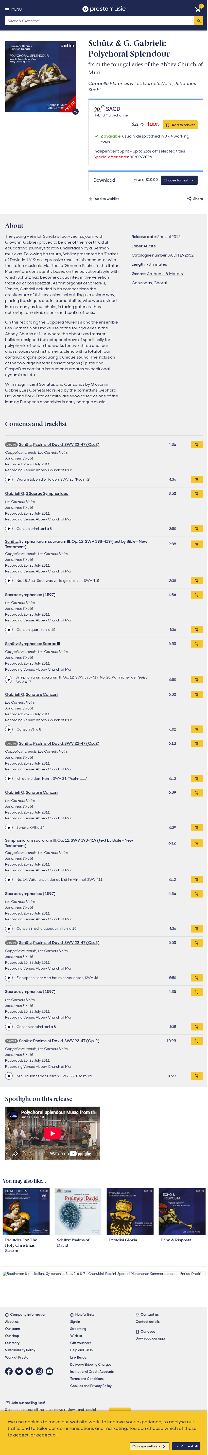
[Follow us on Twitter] (20, 1371)
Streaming (78, 1329)
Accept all (189, 1446)
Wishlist (76, 1336)
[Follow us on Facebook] (10, 1371)
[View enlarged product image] (40, 76)
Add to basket (183, 125)
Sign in (75, 1321)
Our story (12, 1343)
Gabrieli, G (14, 493)
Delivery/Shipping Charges (90, 1364)
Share (198, 198)
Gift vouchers (80, 1343)
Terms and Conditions (86, 1379)
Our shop (12, 1336)
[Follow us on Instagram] (41, 1371)
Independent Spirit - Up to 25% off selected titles (139, 154)
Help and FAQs (81, 1350)
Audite (149, 246)
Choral (160, 282)
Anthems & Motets (165, 273)
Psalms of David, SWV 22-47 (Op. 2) (66, 444)
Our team (12, 1329)
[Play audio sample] (9, 479)
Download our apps (151, 1338)
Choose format (176, 180)
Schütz (25, 444)
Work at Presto (16, 1357)
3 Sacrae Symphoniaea (47, 493)
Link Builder (79, 1357)
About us (12, 1321)
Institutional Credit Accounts (92, 1371)
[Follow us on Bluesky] (30, 1371)
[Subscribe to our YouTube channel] (51, 1371)
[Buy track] (197, 479)
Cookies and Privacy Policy (91, 1386)
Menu (16, 9)
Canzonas (142, 282)
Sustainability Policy (20, 1350)
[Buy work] (197, 444)
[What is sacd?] (103, 109)
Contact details (148, 1321)
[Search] (198, 20)
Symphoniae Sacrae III (39, 643)
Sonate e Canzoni (42, 694)
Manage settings (146, 1446)
